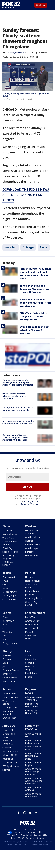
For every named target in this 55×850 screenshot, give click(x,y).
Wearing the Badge (8, 702)
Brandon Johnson (33, 598)
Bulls (4, 624)
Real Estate (8, 673)
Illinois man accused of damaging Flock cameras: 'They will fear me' (34, 289)
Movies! (29, 631)
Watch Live (40, 5)
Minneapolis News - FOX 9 (32, 711)
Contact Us (7, 743)
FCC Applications (10, 766)
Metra (5, 588)
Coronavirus (31, 659)
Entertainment (35, 613)
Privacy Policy (31, 501)
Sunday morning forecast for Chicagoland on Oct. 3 (25, 94)
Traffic (6, 573)
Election (29, 577)
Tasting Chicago (10, 707)
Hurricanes (30, 551)
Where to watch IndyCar (33, 764)
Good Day (7, 548)
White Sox (7, 631)
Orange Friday (9, 717)
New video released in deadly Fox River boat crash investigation (36, 302)
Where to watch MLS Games (33, 795)
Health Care (31, 672)
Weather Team (32, 544)
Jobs (4, 666)
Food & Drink (31, 628)
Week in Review (10, 697)
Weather (43, 52)
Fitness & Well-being (32, 668)
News (44, 247)
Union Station (9, 599)
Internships (7, 758)
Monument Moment (7, 712)
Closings (29, 540)
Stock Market (9, 681)
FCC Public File (9, 762)
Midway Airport (9, 595)
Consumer (7, 659)
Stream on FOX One (32, 727)
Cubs (4, 628)
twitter (30, 812)
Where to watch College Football (33, 741)
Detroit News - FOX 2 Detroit (32, 705)
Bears (5, 617)
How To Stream (10, 730)
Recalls (28, 676)
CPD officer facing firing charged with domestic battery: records (33, 316)
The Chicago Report (31, 586)
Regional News (31, 691)
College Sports (9, 643)
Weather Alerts (32, 537)
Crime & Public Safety (9, 543)
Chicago (28, 247)
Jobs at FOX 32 (9, 755)
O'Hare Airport (9, 591)
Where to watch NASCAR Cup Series (33, 756)
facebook (18, 812)
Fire (4, 635)
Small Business (9, 677)
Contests (6, 747)
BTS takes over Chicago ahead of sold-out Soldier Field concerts (18, 422)
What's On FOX (32, 620)
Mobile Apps (8, 733)
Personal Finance (10, 670)
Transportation (9, 577)
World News (8, 537)
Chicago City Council (31, 603)
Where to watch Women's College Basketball (33, 781)
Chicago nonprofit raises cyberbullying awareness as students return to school (15, 437)
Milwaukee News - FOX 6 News (33, 699)
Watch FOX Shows (30, 637)
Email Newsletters (8, 739)
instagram (24, 812)
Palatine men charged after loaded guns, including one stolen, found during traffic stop (17, 382)
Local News (8, 530)
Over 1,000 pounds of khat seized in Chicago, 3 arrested (35, 330)
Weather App (31, 548)
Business (6, 655)
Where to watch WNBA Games (33, 789)
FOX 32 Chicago (31, 52)
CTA (4, 584)
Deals (5, 662)
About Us (8, 725)
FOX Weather (31, 555)
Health (29, 651)
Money (7, 651)
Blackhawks (8, 620)
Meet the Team (10, 751)
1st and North (9, 693)
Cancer (28, 655)
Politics (30, 573)
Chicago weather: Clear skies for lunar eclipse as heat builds (18, 408)
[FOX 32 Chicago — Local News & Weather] (11, 5)
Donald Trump (32, 590)
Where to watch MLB (33, 748)
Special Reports (10, 551)
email (36, 812)
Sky (4, 639)
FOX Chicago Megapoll (8, 557)
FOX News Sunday (7, 563)
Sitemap (6, 769)
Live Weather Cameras (31, 532)
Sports (6, 613)
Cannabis (29, 662)
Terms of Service (29, 504)
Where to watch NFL (33, 735)
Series (6, 689)
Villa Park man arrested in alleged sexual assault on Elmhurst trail (15, 396)
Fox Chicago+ (32, 624)
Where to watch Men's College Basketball (33, 771)
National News (9, 534)
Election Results (33, 580)
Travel (5, 580)
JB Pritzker (30, 594)
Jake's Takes (31, 617)
